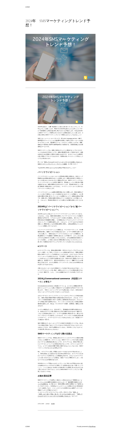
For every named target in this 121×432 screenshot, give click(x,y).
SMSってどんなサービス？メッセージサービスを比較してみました (63, 162)
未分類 (53, 403)
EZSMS (27, 7)
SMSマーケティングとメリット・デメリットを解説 (52, 164)
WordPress (92, 426)
